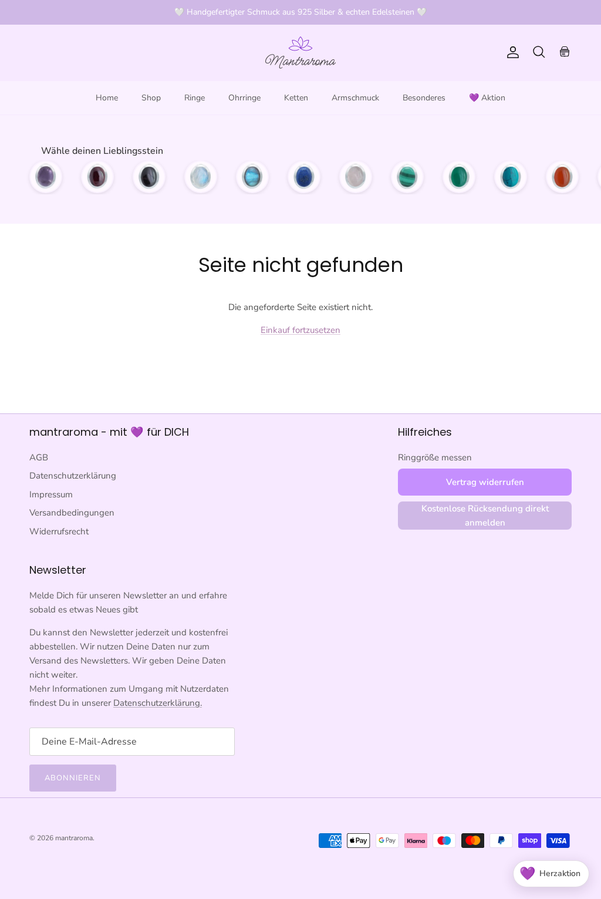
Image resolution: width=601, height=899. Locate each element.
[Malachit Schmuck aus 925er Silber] (407, 176)
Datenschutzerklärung (72, 476)
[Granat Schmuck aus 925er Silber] (97, 176)
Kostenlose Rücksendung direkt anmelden (485, 515)
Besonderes (424, 97)
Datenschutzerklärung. (157, 703)
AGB (38, 457)
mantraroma (74, 838)
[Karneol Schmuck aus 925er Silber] (562, 176)
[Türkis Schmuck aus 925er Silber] (510, 176)
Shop (151, 97)
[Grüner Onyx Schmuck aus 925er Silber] (459, 176)
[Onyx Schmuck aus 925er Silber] (149, 176)
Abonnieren (73, 778)
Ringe (194, 97)
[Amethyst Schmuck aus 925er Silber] (45, 176)
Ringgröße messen (435, 457)
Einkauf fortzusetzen (300, 330)
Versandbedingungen (71, 512)
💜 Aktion (487, 97)
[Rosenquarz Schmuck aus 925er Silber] (355, 176)
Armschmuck (355, 97)
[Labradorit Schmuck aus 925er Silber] (252, 176)
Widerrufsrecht (59, 531)
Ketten (296, 97)
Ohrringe (244, 97)
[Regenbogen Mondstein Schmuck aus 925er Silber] (200, 176)
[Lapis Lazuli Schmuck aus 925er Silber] (304, 176)
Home (107, 97)
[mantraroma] (300, 52)
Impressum (51, 494)
